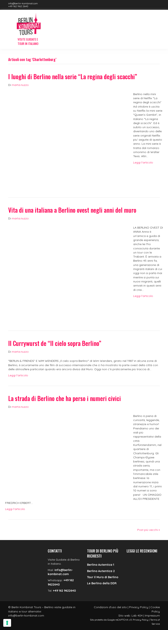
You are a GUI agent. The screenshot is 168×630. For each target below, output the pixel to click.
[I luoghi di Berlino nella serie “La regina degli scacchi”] (66, 138)
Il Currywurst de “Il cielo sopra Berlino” (54, 343)
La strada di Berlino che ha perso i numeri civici (64, 398)
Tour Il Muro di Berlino (102, 577)
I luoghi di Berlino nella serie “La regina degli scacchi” (72, 76)
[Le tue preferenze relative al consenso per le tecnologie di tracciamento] (7, 623)
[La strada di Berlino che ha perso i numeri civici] (66, 454)
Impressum (152, 615)
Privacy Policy (138, 607)
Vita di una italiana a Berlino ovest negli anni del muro (72, 209)
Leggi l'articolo (143, 162)
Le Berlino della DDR (102, 583)
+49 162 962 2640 (18, 6)
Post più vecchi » (148, 530)
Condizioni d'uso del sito (110, 607)
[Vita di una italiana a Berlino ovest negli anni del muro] (66, 271)
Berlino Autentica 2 (101, 571)
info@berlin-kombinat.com (23, 3)
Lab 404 (137, 615)
